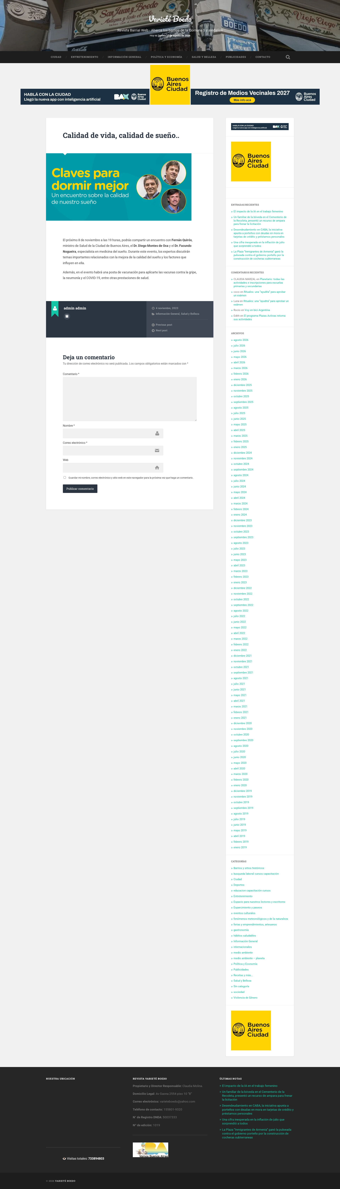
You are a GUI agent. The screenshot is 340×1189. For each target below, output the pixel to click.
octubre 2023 (241, 531)
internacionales (243, 947)
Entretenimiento (84, 57)
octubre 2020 (241, 734)
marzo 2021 (240, 706)
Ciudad (56, 57)
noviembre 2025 (243, 390)
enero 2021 (240, 717)
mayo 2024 (240, 492)
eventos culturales (244, 913)
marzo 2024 (240, 503)
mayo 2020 (240, 762)
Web (65, 460)
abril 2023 (239, 565)
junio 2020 (240, 757)
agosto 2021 (241, 678)
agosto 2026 (241, 340)
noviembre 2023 (243, 526)
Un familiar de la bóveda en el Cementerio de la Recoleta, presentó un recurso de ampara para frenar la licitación (260, 221)
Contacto (263, 57)
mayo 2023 (240, 560)
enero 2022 (240, 650)
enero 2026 (240, 379)
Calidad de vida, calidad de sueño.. (121, 135)
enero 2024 (240, 514)
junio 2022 (240, 621)
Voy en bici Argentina (257, 310)
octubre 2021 (241, 667)
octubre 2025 (241, 396)
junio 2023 (240, 554)
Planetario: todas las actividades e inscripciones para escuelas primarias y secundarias (259, 283)
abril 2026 (239, 362)
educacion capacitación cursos (252, 890)
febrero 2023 (241, 576)
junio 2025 (240, 418)
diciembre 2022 (243, 588)
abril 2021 (239, 700)
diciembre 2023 (243, 520)
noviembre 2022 (243, 593)
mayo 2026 (240, 357)
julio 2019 (239, 819)
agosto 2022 (241, 610)
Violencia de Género (245, 997)
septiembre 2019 (243, 808)
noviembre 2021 (243, 661)
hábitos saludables (245, 935)
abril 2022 (239, 633)
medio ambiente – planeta (249, 958)
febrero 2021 (241, 712)
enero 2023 (240, 582)
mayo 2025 (240, 424)
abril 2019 (239, 836)
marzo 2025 (240, 435)
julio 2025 (239, 413)
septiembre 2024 (243, 469)
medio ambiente (243, 952)
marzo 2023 (240, 571)
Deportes (239, 884)
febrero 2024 (241, 509)
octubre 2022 (241, 599)
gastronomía (241, 930)
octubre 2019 (241, 802)
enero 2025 (240, 447)
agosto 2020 (241, 746)
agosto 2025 (241, 407)
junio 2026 (240, 351)
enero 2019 (240, 847)
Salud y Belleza (204, 57)
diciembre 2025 (243, 385)
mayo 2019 (240, 830)
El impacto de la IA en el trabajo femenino (258, 211)
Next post (161, 330)
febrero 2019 (241, 841)
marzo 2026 (240, 368)
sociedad (239, 992)
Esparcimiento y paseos (248, 907)
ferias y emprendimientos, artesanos (255, 924)
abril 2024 (239, 497)
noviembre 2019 (243, 796)
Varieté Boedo (170, 18)
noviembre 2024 (243, 458)
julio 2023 (239, 548)
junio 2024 (240, 486)
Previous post (164, 324)
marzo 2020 (240, 774)
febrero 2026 (241, 373)
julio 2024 (239, 480)
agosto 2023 (241, 543)
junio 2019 (240, 824)
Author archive (67, 316)
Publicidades (236, 57)
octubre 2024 (241, 464)
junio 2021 (240, 689)
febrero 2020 (241, 779)
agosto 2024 (241, 475)
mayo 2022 (240, 627)
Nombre (69, 425)
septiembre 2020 (243, 740)
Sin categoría (241, 986)
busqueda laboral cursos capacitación (256, 873)
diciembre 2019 (243, 791)
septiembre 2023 (243, 537)
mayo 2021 (240, 695)
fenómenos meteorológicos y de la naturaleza (261, 918)
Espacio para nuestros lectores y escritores (259, 901)
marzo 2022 (240, 638)
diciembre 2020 (243, 723)
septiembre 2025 (243, 402)
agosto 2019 (241, 813)
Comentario (71, 374)
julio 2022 (239, 616)
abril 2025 (239, 430)
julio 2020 (239, 751)
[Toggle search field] (288, 57)
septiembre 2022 (243, 605)
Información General (124, 57)
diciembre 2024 (243, 452)
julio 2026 (239, 345)
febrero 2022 (241, 644)
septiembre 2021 (243, 672)
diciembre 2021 (243, 655)
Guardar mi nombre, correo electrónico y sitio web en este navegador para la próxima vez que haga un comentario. (131, 477)
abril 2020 (239, 768)
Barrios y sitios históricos (249, 868)
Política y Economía (166, 57)
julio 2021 (239, 683)
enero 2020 (240, 785)
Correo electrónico (75, 442)
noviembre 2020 (243, 729)
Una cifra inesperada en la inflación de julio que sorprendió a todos (259, 244)
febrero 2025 (241, 441)
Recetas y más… (243, 975)
